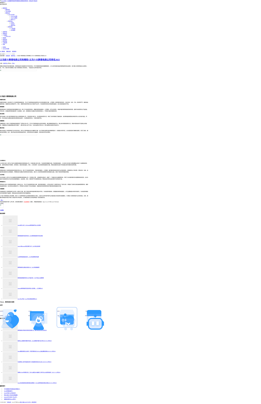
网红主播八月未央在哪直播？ (11, 395)
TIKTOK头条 (11, 14)
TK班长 (2, 210)
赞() (13, 63)
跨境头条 (7, 13)
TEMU (12, 22)
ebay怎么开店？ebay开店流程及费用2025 (27, 299)
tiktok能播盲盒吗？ (8, 391)
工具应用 (5, 42)
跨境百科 (10, 26)
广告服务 (5, 35)
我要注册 (8, 51)
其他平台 (13, 25)
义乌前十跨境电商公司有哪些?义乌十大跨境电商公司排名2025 (30, 59)
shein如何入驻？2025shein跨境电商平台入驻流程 (29, 225)
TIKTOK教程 (14, 17)
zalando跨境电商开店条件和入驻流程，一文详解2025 (30, 288)
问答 (4, 44)
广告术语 (13, 28)
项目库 (4, 37)
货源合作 (5, 33)
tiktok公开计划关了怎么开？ (10, 397)
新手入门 (13, 19)
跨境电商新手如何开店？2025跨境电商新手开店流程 (30, 235)
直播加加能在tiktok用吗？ (10, 399)
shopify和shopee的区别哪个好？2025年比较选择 (29, 246)
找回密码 (14, 51)
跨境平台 (10, 21)
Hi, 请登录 (2, 51)
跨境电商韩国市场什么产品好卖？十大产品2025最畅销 (31, 277)
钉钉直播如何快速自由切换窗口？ (12, 389)
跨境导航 (5, 41)
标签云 (4, 47)
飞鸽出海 (35, 0)
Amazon (13, 23)
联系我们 (34, 402)
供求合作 (5, 39)
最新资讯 (7, 9)
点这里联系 (26, 201)
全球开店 (5, 31)
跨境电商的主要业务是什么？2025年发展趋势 (28, 267)
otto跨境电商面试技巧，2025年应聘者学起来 (28, 256)
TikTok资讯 (8, 11)
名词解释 (13, 30)
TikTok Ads (8, 36)
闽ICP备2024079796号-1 (25, 402)
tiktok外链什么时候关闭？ (10, 393)
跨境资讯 (5, 8)
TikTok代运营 (6, 48)
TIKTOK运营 (14, 16)
